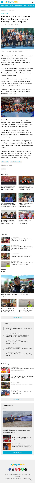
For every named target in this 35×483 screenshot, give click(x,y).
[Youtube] (19, 469)
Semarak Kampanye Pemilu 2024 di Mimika (21, 384)
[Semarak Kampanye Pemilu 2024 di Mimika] (5, 385)
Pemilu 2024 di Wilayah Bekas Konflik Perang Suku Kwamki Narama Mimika (22, 377)
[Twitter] (13, 469)
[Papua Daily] (11, 2)
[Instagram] (16, 469)
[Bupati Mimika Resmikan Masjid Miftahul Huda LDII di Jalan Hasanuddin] (5, 240)
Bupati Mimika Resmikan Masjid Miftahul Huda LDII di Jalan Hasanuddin (21, 239)
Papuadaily (7, 24)
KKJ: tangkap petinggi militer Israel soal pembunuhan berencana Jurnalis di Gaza (22, 445)
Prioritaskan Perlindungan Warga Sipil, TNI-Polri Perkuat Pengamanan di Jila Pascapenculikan (22, 248)
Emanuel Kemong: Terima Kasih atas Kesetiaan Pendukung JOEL (25, 222)
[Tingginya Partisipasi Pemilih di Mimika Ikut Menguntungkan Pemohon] (26, 197)
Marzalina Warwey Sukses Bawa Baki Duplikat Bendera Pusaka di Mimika (22, 369)
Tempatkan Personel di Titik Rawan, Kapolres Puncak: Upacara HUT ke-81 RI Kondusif (17, 335)
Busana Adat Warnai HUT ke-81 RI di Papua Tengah (19, 348)
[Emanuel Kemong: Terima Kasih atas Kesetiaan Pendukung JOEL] (26, 214)
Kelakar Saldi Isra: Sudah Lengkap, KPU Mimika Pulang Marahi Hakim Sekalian (26, 187)
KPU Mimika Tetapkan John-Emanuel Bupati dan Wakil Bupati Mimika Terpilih (8, 187)
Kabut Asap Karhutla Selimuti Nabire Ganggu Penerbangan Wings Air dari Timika (22, 263)
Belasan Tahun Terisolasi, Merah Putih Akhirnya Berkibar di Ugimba (18, 342)
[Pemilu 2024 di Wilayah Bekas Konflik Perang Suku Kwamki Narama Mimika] (5, 377)
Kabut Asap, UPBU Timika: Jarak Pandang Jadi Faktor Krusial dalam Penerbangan (21, 255)
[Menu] (2, 2)
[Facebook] (9, 469)
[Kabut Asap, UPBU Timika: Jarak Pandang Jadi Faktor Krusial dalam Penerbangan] (5, 256)
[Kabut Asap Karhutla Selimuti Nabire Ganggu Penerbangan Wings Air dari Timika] (5, 264)
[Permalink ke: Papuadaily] (2, 25)
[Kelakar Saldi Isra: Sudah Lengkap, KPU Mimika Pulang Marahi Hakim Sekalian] (26, 180)
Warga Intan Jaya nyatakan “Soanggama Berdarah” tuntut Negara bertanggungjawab (16, 431)
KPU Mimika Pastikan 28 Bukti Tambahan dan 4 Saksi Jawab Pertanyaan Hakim (8, 222)
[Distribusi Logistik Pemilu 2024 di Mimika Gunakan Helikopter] (5, 393)
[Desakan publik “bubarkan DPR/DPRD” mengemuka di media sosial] (7, 438)
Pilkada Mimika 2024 (16, 162)
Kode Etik (20, 474)
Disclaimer (17, 476)
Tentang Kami (13, 474)
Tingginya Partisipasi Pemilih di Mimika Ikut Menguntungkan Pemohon (26, 205)
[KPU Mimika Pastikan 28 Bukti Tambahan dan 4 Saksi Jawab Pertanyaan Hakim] (8, 214)
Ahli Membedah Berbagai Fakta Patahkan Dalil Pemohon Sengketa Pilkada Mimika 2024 (8, 205)
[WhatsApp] (22, 469)
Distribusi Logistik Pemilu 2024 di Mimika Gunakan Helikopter (21, 392)
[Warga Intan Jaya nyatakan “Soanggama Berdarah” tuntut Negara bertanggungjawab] (17, 419)
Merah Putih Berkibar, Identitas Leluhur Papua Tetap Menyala (19, 354)
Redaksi (6, 474)
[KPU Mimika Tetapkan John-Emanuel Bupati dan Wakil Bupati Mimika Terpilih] (8, 180)
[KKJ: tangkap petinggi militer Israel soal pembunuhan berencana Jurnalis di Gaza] (7, 446)
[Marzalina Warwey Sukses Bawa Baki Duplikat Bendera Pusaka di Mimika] (5, 370)
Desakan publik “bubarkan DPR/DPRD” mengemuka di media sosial (22, 438)
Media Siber (27, 474)
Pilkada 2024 (4, 13)
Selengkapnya (16, 317)
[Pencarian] (33, 2)
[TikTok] (25, 469)
